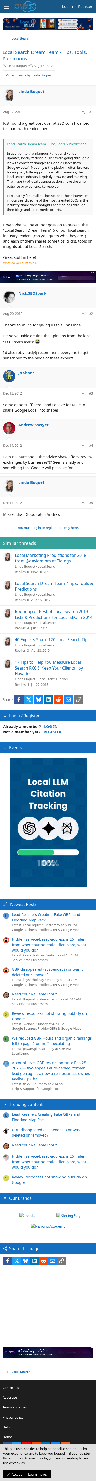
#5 (91, 502)
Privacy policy (13, 1417)
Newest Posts (23, 904)
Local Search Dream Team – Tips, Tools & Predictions (46, 144)
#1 (91, 111)
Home (7, 1437)
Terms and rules (15, 1407)
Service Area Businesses (30, 959)
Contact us (11, 1387)
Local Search (47, 566)
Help (6, 1427)
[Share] (83, 112)
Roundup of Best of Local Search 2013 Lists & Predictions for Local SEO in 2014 (53, 614)
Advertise (10, 1397)
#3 (91, 393)
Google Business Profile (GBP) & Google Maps (46, 929)
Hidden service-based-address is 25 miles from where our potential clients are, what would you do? (49, 945)
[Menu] (6, 6)
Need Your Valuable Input (34, 993)
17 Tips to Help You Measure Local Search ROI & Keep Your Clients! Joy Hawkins (49, 668)
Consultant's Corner (53, 679)
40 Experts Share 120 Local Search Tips (52, 639)
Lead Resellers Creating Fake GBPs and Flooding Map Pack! (46, 917)
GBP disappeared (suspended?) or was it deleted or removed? (47, 972)
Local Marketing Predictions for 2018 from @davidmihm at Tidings (50, 558)
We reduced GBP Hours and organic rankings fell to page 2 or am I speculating (52, 1040)
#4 (91, 445)
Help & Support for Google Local (36, 1088)
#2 (91, 313)
